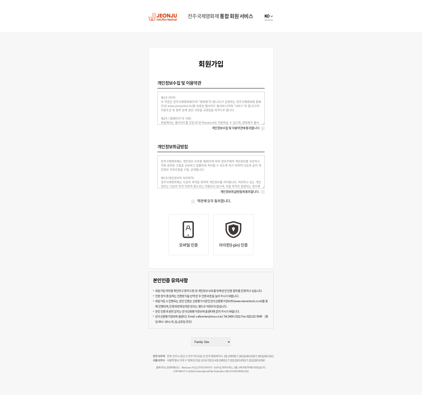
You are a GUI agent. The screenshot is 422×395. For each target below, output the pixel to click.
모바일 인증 (188, 245)
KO (267, 16)
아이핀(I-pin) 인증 (233, 245)
